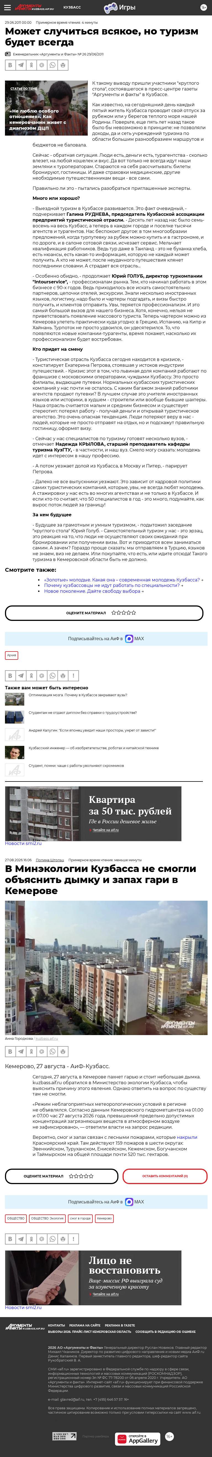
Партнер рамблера (96, 1436)
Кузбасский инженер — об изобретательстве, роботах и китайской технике (94, 748)
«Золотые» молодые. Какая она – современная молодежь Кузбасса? (122, 580)
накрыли (187, 1137)
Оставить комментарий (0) (165, 1176)
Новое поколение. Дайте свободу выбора (92, 591)
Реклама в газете (120, 1325)
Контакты (56, 1325)
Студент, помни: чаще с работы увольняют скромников (76, 766)
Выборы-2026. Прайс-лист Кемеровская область (89, 1332)
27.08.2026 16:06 (18, 860)
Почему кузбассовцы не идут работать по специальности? (112, 585)
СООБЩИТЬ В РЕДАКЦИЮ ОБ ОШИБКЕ (166, 1332)
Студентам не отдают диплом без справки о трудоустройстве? (83, 713)
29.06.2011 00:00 (18, 22)
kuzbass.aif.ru (47, 1038)
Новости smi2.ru (23, 843)
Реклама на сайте (84, 1325)
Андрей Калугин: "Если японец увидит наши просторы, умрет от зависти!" (92, 730)
